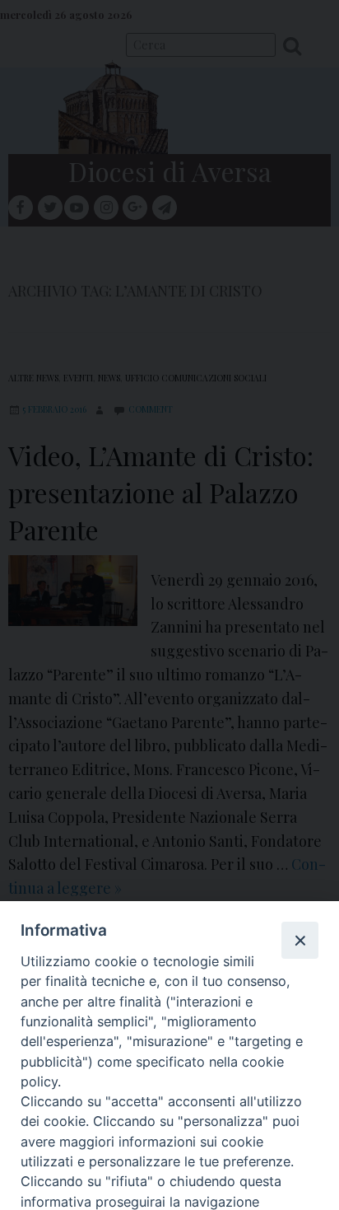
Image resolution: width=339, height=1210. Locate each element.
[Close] (299, 940)
